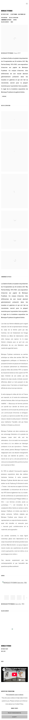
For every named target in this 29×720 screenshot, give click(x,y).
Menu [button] (27, 4)
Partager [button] (4, 96)
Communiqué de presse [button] (6, 20)
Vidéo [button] (12, 22)
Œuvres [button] (15, 20)
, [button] (6, 597)
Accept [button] (14, 717)
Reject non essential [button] (14, 712)
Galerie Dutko (12, 4)
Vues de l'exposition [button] (13, 17)
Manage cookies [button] (14, 708)
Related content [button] (5, 22)
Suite (27, 598)
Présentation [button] (4, 17)
